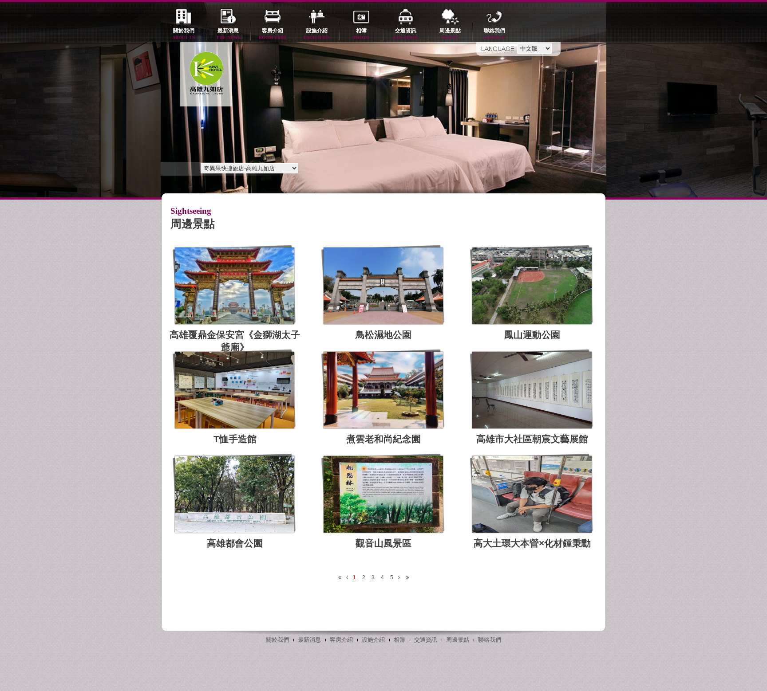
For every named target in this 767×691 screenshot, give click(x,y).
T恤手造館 (235, 439)
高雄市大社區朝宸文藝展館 (532, 439)
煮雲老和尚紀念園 (383, 439)
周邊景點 (450, 33)
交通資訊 (406, 33)
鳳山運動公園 (532, 335)
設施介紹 (317, 33)
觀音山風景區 (383, 543)
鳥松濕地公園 (383, 335)
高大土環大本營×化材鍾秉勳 (532, 543)
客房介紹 (272, 33)
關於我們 (183, 33)
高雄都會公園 (235, 543)
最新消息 (228, 33)
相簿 (361, 33)
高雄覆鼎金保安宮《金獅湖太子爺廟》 (235, 341)
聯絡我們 (495, 33)
